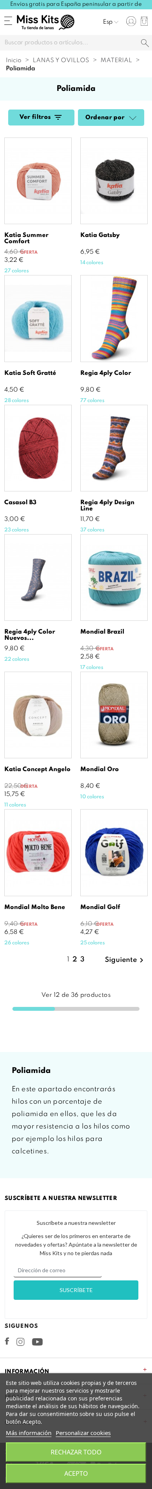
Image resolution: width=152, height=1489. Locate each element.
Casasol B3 (20, 503)
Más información (28, 1433)
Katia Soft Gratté (30, 373)
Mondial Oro (99, 769)
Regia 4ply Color (105, 373)
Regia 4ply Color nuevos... (29, 635)
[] (145, 44)
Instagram (20, 1341)
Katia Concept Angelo (37, 769)
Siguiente (125, 960)
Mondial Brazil (102, 632)
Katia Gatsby (100, 235)
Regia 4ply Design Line (107, 506)
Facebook (7, 1341)
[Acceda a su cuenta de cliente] (131, 21)
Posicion (131, 118)
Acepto (76, 1473)
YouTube (37, 1342)
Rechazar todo (76, 1452)
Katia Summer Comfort (26, 238)
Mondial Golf (100, 907)
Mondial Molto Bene (34, 907)
